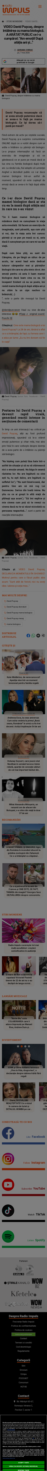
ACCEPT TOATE (23, 1463)
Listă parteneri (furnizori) (9, 1458)
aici (33, 1438)
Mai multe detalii (11, 1429)
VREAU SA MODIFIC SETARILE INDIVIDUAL (23, 1466)
